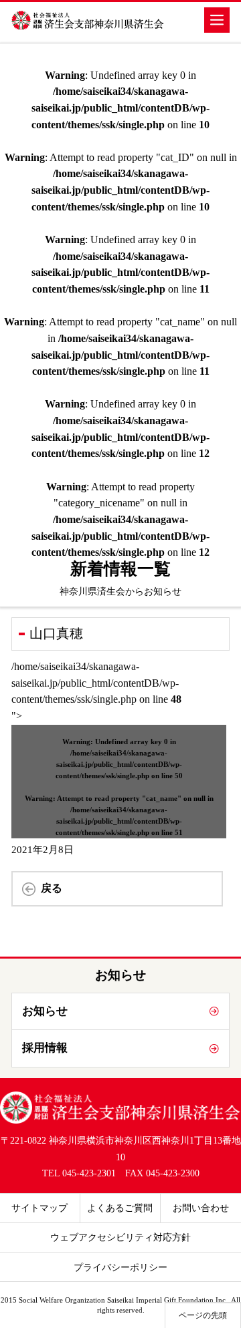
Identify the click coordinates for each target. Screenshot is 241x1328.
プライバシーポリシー (120, 1267)
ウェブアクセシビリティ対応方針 (120, 1237)
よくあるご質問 (120, 1207)
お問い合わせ (201, 1207)
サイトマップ (39, 1207)
